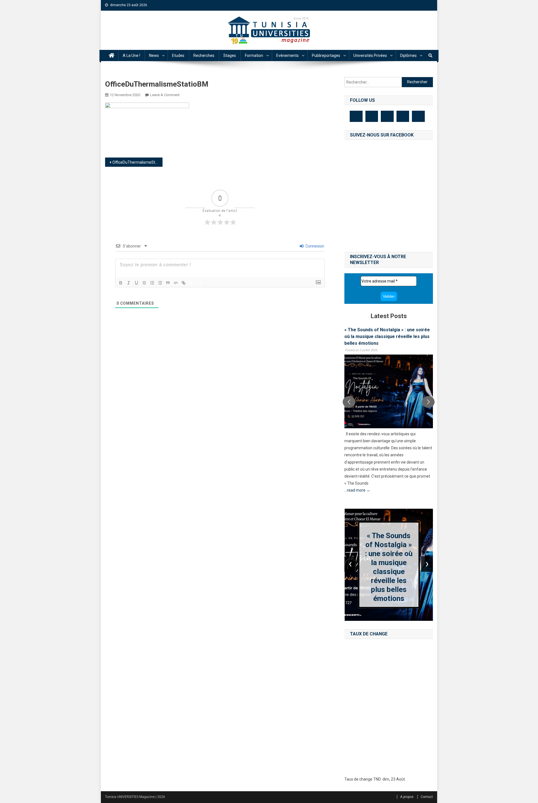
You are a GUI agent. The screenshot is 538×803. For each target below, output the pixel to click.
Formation (254, 55)
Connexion (314, 246)
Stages (229, 55)
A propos (407, 797)
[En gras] (121, 282)
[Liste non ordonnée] (160, 282)
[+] (199, 282)
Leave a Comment (165, 95)
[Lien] (183, 282)
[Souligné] (136, 282)
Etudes (178, 55)
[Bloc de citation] (168, 282)
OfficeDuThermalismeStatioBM (137, 162)
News (154, 55)
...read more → (357, 490)
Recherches (203, 55)
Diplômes (408, 55)
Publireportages (326, 55)
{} (191, 282)
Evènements (287, 55)
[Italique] (129, 282)
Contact (427, 797)
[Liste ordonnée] (152, 282)
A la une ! (131, 55)
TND (377, 779)
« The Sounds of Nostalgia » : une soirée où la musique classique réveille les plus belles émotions (387, 336)
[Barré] (144, 282)
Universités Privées (370, 55)
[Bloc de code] (176, 282)
